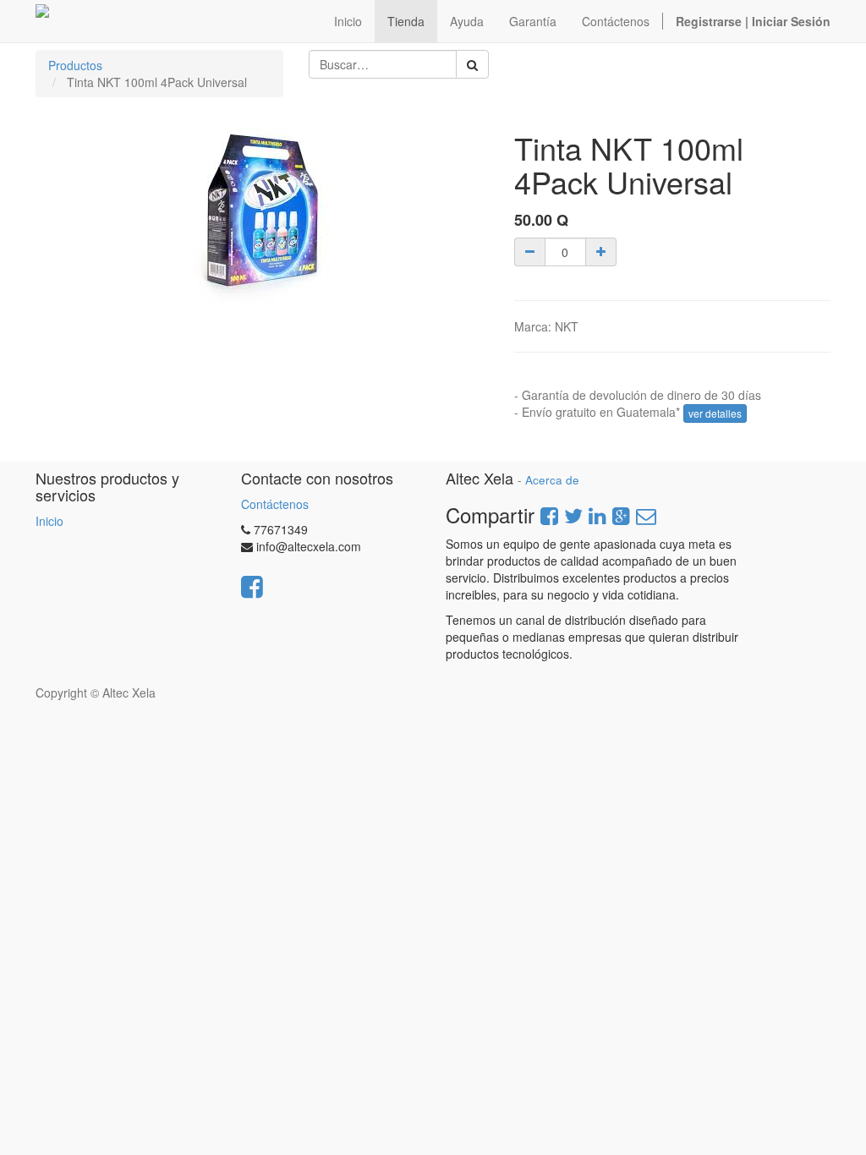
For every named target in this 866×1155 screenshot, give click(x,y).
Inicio (49, 520)
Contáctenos (275, 503)
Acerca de (552, 480)
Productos (75, 65)
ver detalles (715, 413)
